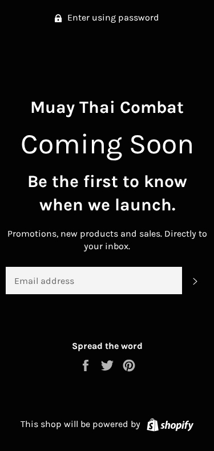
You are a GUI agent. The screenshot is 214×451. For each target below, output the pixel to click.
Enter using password (112, 17)
